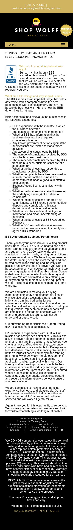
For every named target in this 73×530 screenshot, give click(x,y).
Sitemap (14, 430)
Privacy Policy (13, 427)
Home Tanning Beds (31, 418)
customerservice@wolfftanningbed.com (36, 8)
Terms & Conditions (40, 430)
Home (8, 56)
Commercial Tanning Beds (31, 421)
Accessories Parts (19, 424)
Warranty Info (46, 424)
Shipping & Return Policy (44, 427)
